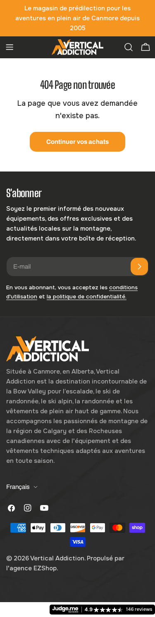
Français (18, 487)
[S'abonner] (139, 266)
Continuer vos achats (77, 141)
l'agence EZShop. (32, 568)
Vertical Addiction (57, 558)
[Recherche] (128, 47)
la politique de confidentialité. (86, 296)
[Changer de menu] (9, 47)
